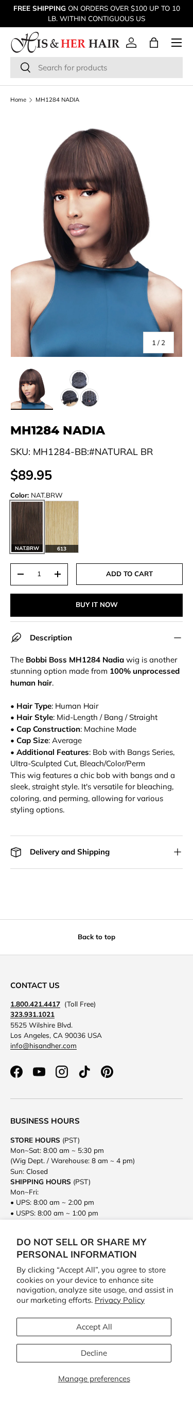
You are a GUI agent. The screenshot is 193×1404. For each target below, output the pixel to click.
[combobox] (96, 67)
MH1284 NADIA (57, 100)
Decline (94, 1353)
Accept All (94, 1327)
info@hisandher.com (43, 1045)
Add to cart (129, 574)
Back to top (96, 937)
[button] (154, 42)
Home (18, 100)
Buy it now (97, 604)
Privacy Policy (120, 1300)
